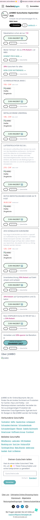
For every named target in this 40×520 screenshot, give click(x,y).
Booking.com (6, 444)
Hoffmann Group (18, 432)
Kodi (10, 451)
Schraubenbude (25, 425)
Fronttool (30, 432)
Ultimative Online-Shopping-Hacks (24, 494)
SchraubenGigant (8, 428)
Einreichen (16, 25)
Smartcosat (6, 432)
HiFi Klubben (26, 441)
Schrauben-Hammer (9, 425)
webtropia (30, 447)
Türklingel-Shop (7, 447)
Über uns (5, 494)
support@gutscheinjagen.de (20, 514)
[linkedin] (22, 506)
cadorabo (16, 441)
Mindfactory (6, 441)
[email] (26, 506)
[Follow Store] (24, 25)
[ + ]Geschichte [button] (22, 43)
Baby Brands (20, 447)
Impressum (16, 498)
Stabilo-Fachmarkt (30, 428)
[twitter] (13, 506)
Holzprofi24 (25, 444)
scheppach (30, 422)
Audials (4, 451)
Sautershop (20, 422)
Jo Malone (16, 451)
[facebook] (17, 506)
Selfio (13, 422)
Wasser (19, 428)
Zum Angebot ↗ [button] (15, 38)
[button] (6, 43)
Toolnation (5, 422)
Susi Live (16, 444)
